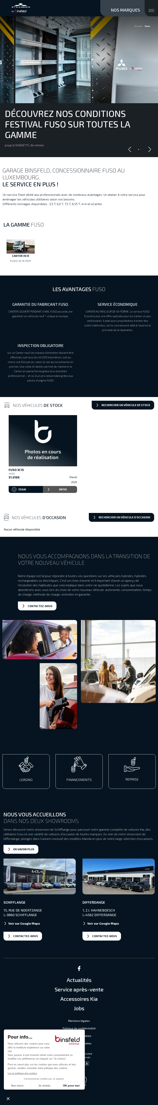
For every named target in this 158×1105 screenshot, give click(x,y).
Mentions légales (79, 1020)
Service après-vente (79, 989)
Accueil (138, 26)
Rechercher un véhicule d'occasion (124, 517)
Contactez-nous (40, 606)
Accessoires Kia (79, 998)
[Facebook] (79, 970)
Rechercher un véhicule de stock (126, 405)
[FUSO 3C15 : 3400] (43, 441)
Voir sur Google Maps (24, 923)
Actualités (79, 980)
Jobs (79, 1008)
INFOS (63, 489)
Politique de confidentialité (79, 1028)
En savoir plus (23, 849)
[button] (149, 149)
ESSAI (22, 489)
